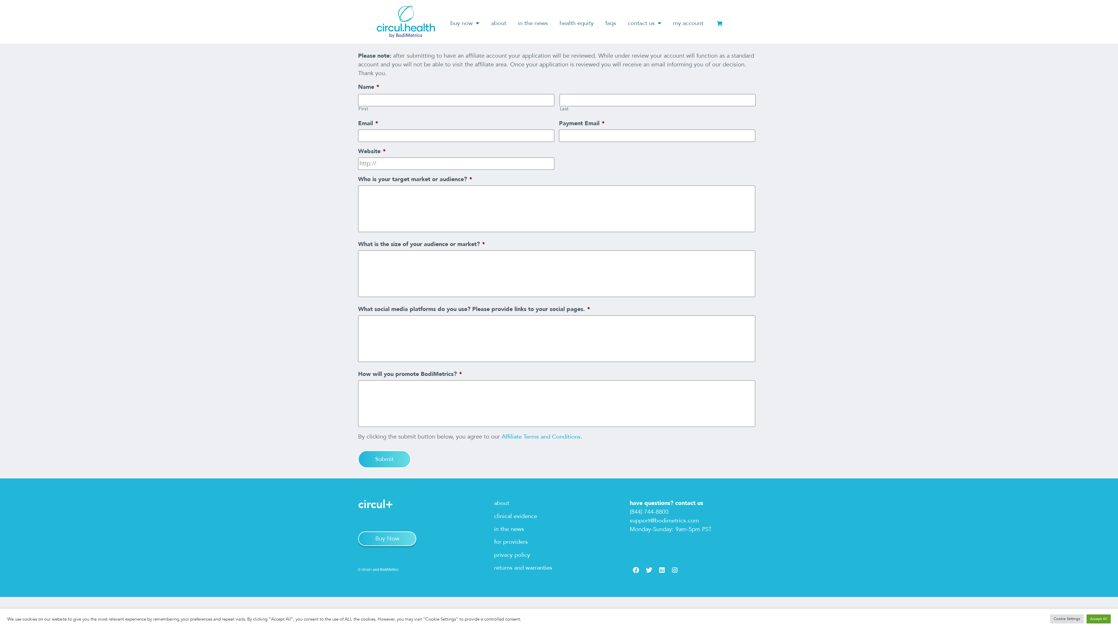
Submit (384, 459)
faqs (610, 23)
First (363, 109)
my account (688, 23)
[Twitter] (649, 570)
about (498, 23)
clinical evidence (515, 516)
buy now (461, 23)
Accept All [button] (1098, 618)
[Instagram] (674, 570)
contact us (641, 23)
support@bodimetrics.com (664, 520)
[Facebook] (636, 570)
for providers (511, 542)
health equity (577, 23)
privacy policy (512, 555)
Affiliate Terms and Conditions (541, 437)
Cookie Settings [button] (1067, 618)
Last (564, 109)
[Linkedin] (661, 570)
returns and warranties (523, 568)
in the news (533, 23)
